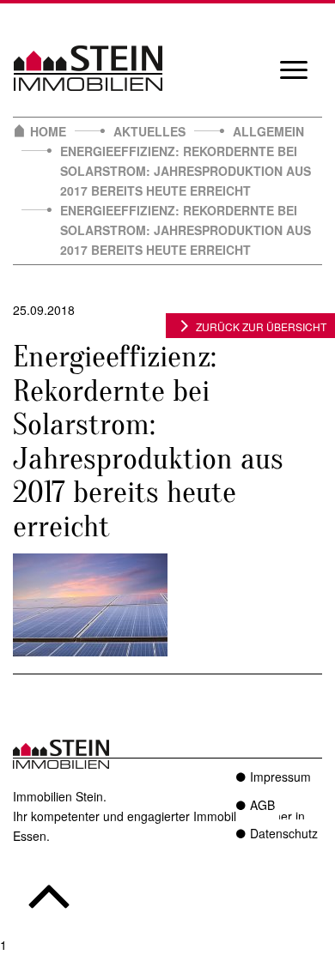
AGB (262, 804)
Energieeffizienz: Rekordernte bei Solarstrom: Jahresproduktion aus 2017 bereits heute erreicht (185, 170)
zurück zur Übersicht (261, 326)
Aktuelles (149, 131)
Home (48, 131)
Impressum (280, 776)
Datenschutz (284, 833)
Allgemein (268, 131)
